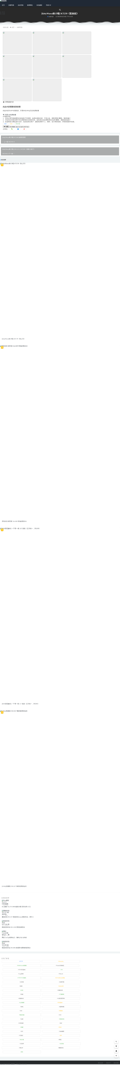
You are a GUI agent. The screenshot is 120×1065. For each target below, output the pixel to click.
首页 (3, 5)
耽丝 (60, 1027)
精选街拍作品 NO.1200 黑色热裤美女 (13, 927)
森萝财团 (62, 1006)
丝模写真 (11, 5)
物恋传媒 (22, 1015)
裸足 (60, 1039)
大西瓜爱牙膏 (61, 998)
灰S (21, 1010)
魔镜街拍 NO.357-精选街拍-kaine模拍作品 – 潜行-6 (17, 917)
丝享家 (22, 982)
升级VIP (48, 5)
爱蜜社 (61, 1010)
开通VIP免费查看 (10, 115)
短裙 (22, 1019)
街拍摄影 (39, 5)
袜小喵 (18, 123)
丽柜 (21, 986)
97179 (21, 961)
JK (62, 969)
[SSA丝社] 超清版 (60, 978)
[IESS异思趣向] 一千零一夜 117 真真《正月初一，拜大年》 (20, 704)
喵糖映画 (21, 998)
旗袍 (22, 1006)
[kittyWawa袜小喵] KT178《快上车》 (13, 339)
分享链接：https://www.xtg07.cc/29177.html (20, 126)
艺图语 (21, 1035)
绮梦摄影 (21, 1023)
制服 (22, 994)
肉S (11, 123)
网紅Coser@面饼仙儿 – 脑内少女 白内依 (14, 937)
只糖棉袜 (62, 994)
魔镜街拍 (61, 1047)
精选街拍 (62, 1019)
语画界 (22, 1043)
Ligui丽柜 (21, 973)
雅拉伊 (21, 1047)
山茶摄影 (22, 1002)
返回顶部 (116, 1063)
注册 (3, 14)
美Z (6, 123)
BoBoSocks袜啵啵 (22, 965)
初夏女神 (60, 990)
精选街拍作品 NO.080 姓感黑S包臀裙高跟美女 (16, 948)
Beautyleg (61, 961)
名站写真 (20, 5)
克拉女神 (61, 986)
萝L (61, 1035)
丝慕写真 (62, 982)
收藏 (6, 126)
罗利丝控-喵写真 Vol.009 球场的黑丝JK (14, 521)
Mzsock (61, 973)
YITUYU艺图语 (22, 978)
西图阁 (13, 1064)
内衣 (22, 990)
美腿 (22, 1027)
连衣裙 (62, 1043)
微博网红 (30, 5)
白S (60, 1015)
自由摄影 (62, 1031)
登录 (3, 12)
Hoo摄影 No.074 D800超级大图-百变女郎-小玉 (16, 906)
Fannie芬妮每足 (60, 965)
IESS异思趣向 (22, 969)
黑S (22, 1052)
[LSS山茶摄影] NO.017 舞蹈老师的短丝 (14, 886)
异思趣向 (60, 1002)
